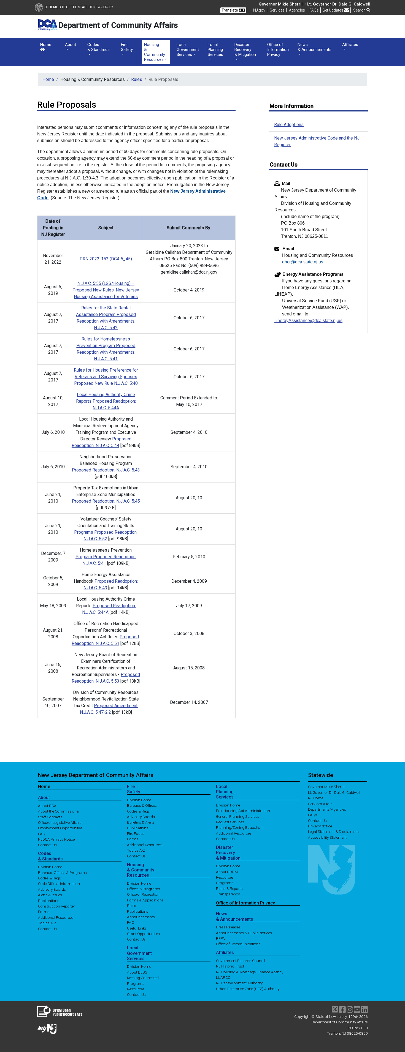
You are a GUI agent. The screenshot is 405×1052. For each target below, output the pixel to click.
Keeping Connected (143, 977)
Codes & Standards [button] (98, 47)
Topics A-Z (47, 923)
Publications (48, 900)
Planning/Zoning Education (239, 827)
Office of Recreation (143, 894)
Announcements (141, 917)
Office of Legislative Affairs (60, 822)
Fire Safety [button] (127, 47)
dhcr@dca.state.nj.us (302, 262)
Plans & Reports (229, 888)
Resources (136, 989)
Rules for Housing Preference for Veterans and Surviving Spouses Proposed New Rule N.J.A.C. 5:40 (106, 376)
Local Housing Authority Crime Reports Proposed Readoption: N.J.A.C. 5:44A (106, 401)
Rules (136, 79)
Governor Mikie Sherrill (326, 786)
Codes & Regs (49, 878)
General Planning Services (237, 816)
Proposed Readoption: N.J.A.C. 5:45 (106, 501)
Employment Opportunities (60, 828)
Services (277, 10)
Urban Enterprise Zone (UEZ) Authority (247, 988)
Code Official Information (59, 883)
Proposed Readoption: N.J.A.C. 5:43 (106, 470)
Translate (230, 10)
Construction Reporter (56, 906)
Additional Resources (56, 917)
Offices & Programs (143, 889)
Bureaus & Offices (142, 805)
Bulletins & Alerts (141, 822)
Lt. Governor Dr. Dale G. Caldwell (334, 792)
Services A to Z (320, 803)
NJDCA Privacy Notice (56, 839)
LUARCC (223, 977)
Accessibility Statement (327, 837)
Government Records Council (240, 960)
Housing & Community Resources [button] (154, 52)
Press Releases (228, 927)
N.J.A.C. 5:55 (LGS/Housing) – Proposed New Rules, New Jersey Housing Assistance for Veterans (105, 290)
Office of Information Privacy (278, 49)
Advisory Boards (52, 889)
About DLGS (137, 972)
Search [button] (359, 10)
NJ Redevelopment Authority (239, 983)
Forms (43, 911)
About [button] (70, 44)
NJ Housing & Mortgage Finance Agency (249, 971)
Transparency (228, 894)
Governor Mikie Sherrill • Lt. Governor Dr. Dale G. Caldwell (314, 4)
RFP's (221, 938)
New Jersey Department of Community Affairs (95, 775)
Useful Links (137, 928)
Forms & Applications (145, 900)
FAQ (41, 833)
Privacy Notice (320, 826)
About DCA (47, 805)
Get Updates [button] (333, 10)
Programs (135, 983)
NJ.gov (259, 10)
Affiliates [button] (350, 44)
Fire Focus (136, 833)
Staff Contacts (50, 816)
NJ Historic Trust (230, 966)
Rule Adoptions (289, 124)
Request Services (230, 822)
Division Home (50, 867)
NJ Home (315, 798)
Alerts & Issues (50, 895)
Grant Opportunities (143, 933)
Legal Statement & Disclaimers (333, 831)
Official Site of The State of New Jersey (78, 7)
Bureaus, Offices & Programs (62, 872)
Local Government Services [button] (188, 49)
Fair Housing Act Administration (243, 810)
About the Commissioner (59, 811)
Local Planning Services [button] (215, 49)
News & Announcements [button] (314, 47)
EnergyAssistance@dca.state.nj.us (308, 320)
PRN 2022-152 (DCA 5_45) (106, 258)
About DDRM (227, 871)
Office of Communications (238, 944)
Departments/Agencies (327, 809)
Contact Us (47, 845)
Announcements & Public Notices (244, 932)
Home (45, 44)
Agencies (297, 10)
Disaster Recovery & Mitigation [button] (245, 49)
